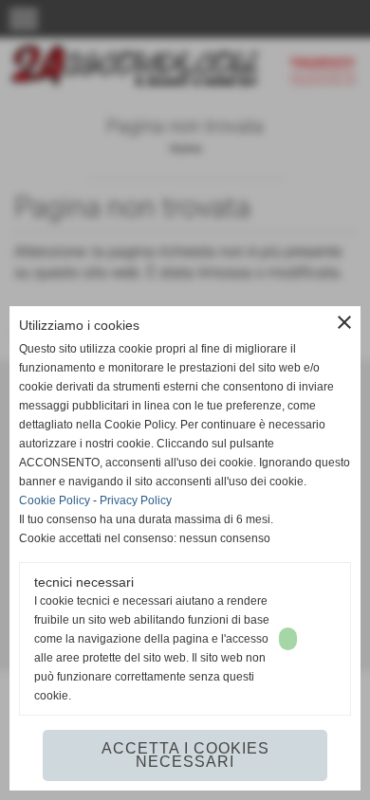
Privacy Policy (136, 500)
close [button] (344, 322)
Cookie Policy (54, 500)
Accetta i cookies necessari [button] (185, 755)
